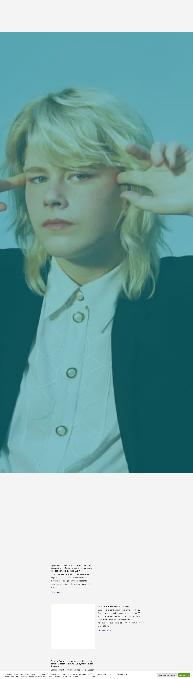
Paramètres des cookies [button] (166, 675)
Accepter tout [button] (184, 675)
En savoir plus (57, 592)
